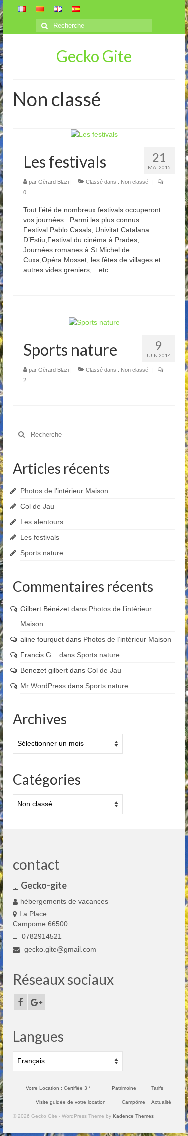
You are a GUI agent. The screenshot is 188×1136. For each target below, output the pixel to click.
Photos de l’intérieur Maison (64, 491)
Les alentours (41, 522)
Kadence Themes (133, 1116)
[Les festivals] (94, 134)
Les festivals (39, 537)
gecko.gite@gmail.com (59, 949)
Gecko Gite (94, 56)
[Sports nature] (94, 321)
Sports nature (41, 553)
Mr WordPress (43, 686)
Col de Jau (37, 506)
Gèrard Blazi (53, 182)
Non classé (134, 182)
